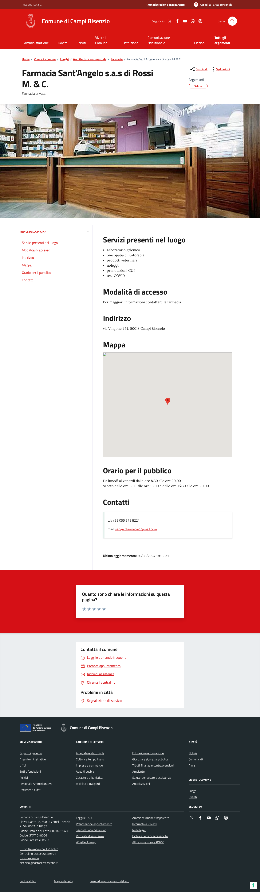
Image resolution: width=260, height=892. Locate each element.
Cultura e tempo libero (90, 759)
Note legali (139, 830)
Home (26, 59)
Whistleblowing (86, 842)
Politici (24, 777)
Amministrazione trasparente (150, 818)
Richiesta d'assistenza (90, 836)
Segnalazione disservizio (91, 830)
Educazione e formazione (148, 753)
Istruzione (131, 42)
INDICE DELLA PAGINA (33, 232)
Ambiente (138, 771)
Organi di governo (31, 753)
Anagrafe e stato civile (90, 753)
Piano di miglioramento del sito (109, 881)
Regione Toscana (32, 4)
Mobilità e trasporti (88, 783)
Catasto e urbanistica (89, 777)
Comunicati (196, 759)
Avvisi (192, 765)
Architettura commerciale (89, 59)
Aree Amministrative (33, 759)
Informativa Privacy (144, 824)
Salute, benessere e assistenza (151, 777)
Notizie (193, 753)
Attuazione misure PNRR (148, 842)
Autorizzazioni (141, 783)
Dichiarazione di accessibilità (150, 836)
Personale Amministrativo (36, 783)
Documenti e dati (30, 789)
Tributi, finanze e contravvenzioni (153, 765)
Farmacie (117, 59)
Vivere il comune (45, 59)
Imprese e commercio (89, 765)
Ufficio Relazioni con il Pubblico (39, 849)
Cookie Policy (28, 881)
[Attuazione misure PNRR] (36, 728)
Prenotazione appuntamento (94, 824)
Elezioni (199, 42)
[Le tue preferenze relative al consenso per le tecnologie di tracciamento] (253, 885)
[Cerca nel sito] (232, 21)
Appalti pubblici (85, 771)
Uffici (23, 765)
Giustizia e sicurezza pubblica (150, 759)
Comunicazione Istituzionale (159, 40)
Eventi (193, 797)
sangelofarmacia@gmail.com (136, 529)
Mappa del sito (63, 881)
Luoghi (64, 59)
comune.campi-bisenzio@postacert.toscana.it (39, 860)
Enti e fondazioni (30, 771)
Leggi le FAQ (84, 818)
